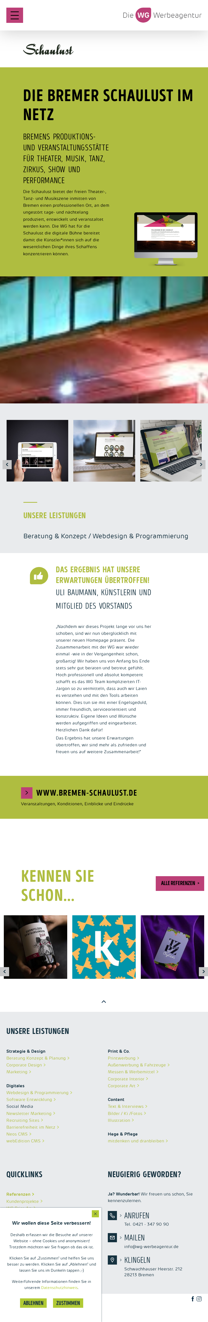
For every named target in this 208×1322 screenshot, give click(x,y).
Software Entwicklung (29, 1099)
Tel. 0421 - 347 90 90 (146, 1219)
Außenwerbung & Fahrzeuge (137, 1064)
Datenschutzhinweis (59, 1287)
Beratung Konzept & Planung (36, 1058)
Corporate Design (24, 1064)
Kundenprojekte (22, 1201)
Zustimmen (68, 1303)
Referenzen (18, 1194)
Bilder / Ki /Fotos (125, 1113)
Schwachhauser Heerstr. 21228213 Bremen (153, 1267)
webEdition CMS (23, 1140)
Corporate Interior (126, 1078)
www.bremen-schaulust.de (81, 793)
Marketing (16, 1071)
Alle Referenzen (178, 883)
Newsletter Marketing (28, 1113)
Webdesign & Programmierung (37, 1092)
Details (25, 950)
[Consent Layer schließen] (95, 1213)
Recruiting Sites (22, 1120)
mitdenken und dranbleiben (136, 1140)
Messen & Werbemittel (131, 1071)
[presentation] (7, 464)
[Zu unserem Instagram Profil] (201, 1298)
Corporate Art (121, 1085)
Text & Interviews (126, 1106)
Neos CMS (17, 1134)
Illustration (119, 1120)
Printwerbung (121, 1058)
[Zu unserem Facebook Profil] (195, 1298)
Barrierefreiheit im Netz (30, 1127)
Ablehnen (33, 1303)
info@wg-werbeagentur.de (151, 1241)
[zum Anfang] (103, 1002)
